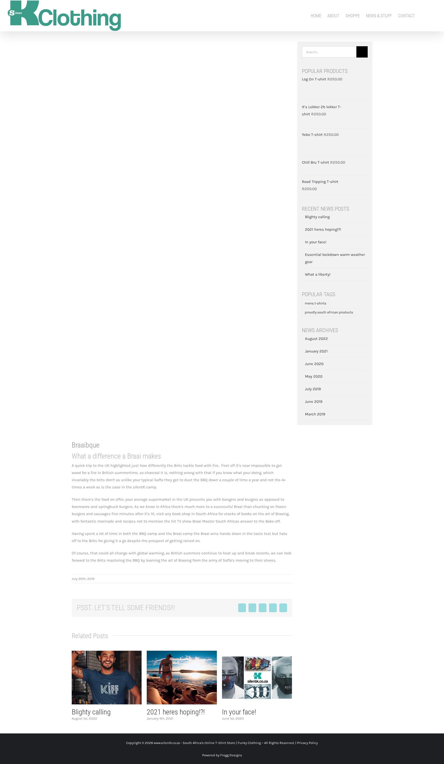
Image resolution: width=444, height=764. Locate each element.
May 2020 (313, 376)
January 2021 (316, 351)
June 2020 (314, 363)
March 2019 (315, 414)
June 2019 (313, 401)
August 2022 (316, 338)
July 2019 (313, 389)
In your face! (239, 712)
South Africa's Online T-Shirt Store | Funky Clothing (222, 743)
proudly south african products (329, 312)
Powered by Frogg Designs (222, 755)
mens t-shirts (315, 303)
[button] (434, 15)
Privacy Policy (307, 743)
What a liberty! (317, 274)
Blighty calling (91, 712)
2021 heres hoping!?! (176, 712)
